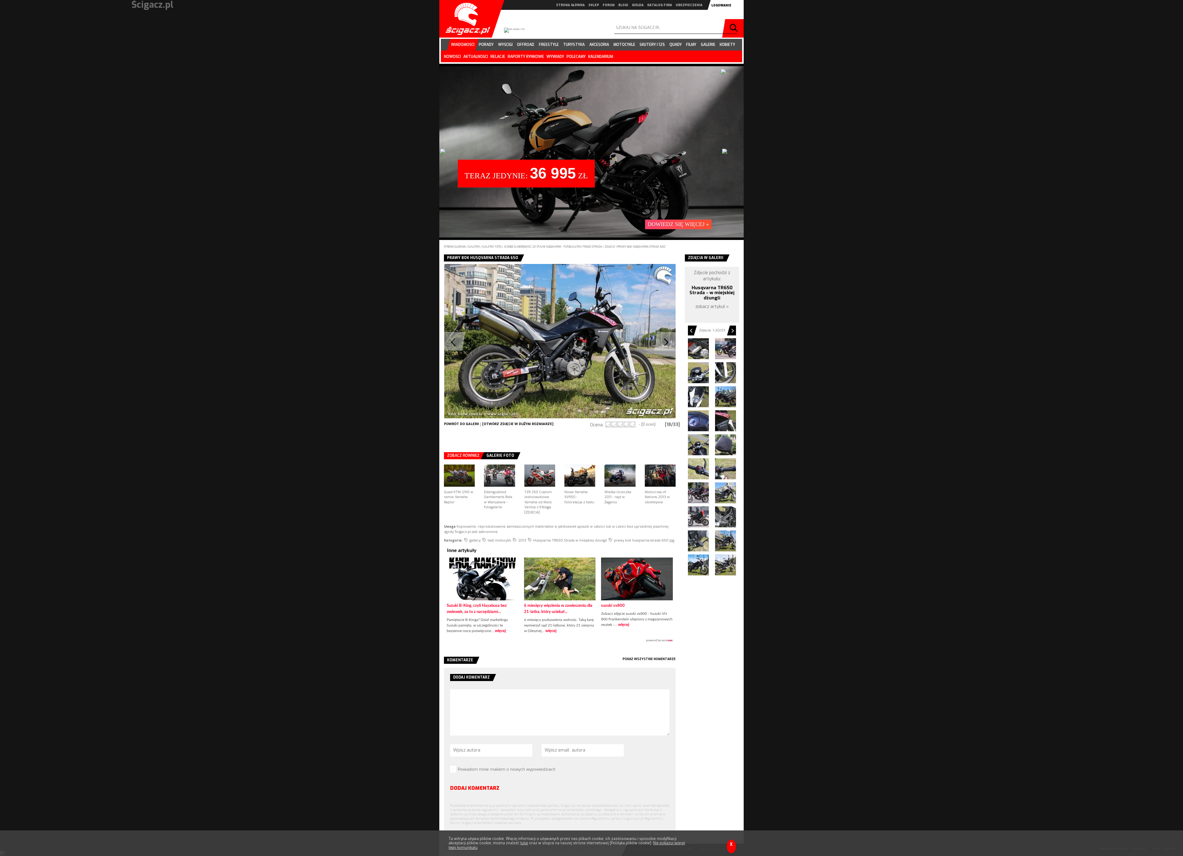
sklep (593, 5)
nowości (452, 56)
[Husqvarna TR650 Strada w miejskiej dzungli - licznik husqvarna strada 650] (698, 420)
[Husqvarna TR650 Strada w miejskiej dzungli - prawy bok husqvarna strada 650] (725, 540)
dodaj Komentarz (474, 788)
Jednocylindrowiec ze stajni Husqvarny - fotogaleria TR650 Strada (553, 247)
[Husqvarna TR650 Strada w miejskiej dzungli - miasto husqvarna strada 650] (698, 492)
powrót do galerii (461, 424)
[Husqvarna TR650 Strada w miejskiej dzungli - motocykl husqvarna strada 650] (725, 492)
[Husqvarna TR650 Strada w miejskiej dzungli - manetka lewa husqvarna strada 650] (698, 468)
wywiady (555, 56)
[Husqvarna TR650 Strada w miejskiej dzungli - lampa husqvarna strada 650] (698, 396)
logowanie (721, 5)
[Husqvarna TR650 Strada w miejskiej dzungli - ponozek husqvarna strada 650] (698, 540)
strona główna (570, 5)
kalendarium (600, 56)
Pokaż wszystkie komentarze (649, 659)
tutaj (524, 843)
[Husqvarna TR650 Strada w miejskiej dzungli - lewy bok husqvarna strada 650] (725, 396)
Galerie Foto (500, 455)
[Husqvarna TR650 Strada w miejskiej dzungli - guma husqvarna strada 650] (725, 348)
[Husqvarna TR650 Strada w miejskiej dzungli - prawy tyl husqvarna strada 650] (725, 564)
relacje (497, 56)
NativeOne (560, 640)
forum (609, 5)
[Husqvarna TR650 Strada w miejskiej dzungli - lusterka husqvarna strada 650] (698, 444)
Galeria (474, 247)
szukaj (734, 28)
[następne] (618, 341)
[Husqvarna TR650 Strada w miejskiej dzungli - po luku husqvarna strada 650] (698, 516)
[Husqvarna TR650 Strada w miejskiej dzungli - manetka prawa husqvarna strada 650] (725, 468)
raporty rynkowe (526, 56)
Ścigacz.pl (465, 19)
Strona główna (455, 247)
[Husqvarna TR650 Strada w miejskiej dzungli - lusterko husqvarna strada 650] (725, 444)
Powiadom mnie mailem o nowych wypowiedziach (506, 769)
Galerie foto (492, 247)
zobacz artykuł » (712, 307)
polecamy (576, 56)
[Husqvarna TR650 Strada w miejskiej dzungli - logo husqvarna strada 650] (725, 420)
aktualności (475, 56)
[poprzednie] (502, 341)
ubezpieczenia (689, 5)
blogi (623, 5)
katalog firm (659, 5)
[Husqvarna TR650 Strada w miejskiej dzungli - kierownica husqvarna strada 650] (698, 372)
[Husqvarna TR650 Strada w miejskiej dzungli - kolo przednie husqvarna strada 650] (725, 372)
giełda (638, 5)
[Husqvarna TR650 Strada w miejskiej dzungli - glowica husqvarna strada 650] (698, 348)
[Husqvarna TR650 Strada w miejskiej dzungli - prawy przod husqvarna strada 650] (698, 564)
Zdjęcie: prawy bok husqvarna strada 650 (634, 247)
